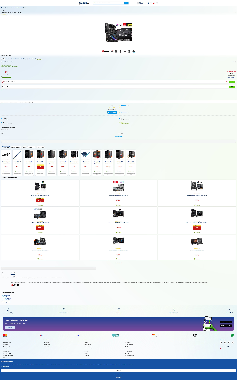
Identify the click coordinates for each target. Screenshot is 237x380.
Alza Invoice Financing (129, 355)
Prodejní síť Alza (6, 348)
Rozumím (118, 370)
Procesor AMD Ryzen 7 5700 (120, 162)
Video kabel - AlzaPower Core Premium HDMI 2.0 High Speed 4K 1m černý (20, 58)
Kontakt (86, 342)
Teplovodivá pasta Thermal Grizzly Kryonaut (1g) (6, 162)
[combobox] (108, 3)
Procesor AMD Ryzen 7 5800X (29, 162)
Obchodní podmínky (7, 353)
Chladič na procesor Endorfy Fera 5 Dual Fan (74, 162)
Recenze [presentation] (6, 102)
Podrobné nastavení (118, 374)
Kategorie (4, 268)
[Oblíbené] (151, 3)
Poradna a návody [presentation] (13, 102)
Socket (2, 131)
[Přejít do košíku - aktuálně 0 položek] (157, 3)
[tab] (2, 102)
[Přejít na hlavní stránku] (84, 3)
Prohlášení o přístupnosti (8, 355)
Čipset (2, 133)
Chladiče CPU (74, 173)
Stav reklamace (47, 344)
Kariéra (86, 353)
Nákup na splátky (6, 351)
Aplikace (86, 357)
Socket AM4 (9, 298)
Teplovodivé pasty (6, 173)
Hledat (126, 3)
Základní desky (23, 7)
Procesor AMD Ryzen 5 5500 (63, 162)
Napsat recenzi (113, 112)
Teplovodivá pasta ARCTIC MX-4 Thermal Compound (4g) (17, 162)
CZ (222, 348)
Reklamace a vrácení (7, 346)
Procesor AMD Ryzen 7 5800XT (97, 162)
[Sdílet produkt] (235, 12)
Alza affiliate (127, 348)
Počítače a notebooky (8, 7)
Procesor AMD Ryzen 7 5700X (40, 162)
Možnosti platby (6, 344)
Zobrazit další (117, 263)
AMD (6, 296)
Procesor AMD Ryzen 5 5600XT (108, 162)
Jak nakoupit (46, 346)
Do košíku (41, 205)
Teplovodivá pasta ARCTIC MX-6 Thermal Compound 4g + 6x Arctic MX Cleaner (86, 162)
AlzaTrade (127, 353)
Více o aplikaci (9, 327)
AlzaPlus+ (127, 346)
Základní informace (88, 346)
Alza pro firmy (128, 342)
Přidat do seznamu (6, 89)
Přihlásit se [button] (141, 3)
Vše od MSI (3, 10)
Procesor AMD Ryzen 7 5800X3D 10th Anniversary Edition (131, 162)
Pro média (86, 355)
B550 (9, 299)
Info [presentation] (2, 102)
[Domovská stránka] (1, 7)
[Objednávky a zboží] (148, 3)
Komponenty (16, 7)
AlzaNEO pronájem (129, 344)
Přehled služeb (6, 357)
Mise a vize (86, 351)
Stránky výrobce (14, 276)
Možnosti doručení (7, 342)
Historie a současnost (88, 348)
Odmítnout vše (118, 377)
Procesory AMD (40, 173)
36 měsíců (13, 274)
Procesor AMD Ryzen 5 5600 (51, 162)
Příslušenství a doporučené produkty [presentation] (26, 102)
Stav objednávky (47, 342)
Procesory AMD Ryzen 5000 (29, 174)
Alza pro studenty (128, 351)
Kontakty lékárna (87, 344)
